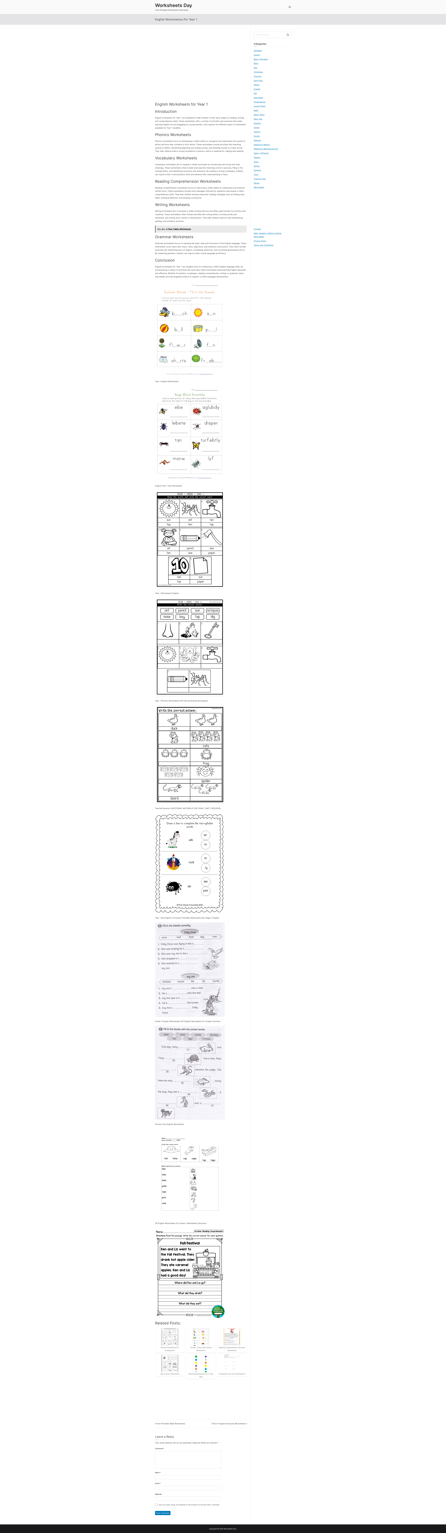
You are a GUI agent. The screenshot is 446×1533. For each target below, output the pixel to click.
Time (256, 174)
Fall (255, 93)
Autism (257, 55)
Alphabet (258, 50)
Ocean (256, 127)
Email (158, 1483)
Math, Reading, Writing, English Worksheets (267, 235)
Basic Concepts (261, 59)
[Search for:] (272, 35)
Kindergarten (260, 102)
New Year (258, 119)
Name (158, 1473)
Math (256, 110)
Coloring (257, 76)
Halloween (258, 98)
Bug (255, 68)
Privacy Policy (260, 241)
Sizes (256, 162)
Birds (256, 63)
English (257, 89)
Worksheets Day (173, 5)
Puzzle (257, 136)
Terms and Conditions (263, 245)
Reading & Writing (262, 145)
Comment (159, 1448)
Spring (257, 166)
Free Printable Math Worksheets (171, 1423)
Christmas (258, 72)
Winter (257, 183)
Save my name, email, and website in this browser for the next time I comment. (189, 1505)
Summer (257, 170)
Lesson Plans (259, 106)
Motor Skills (259, 115)
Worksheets (259, 187)
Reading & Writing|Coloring (266, 149)
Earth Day (258, 80)
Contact (257, 229)
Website (158, 1494)
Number (257, 123)
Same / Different (261, 153)
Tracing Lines (260, 179)
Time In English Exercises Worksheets (228, 1423)
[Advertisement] (201, 48)
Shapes (257, 157)
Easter (256, 85)
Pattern (257, 132)
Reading (257, 140)
